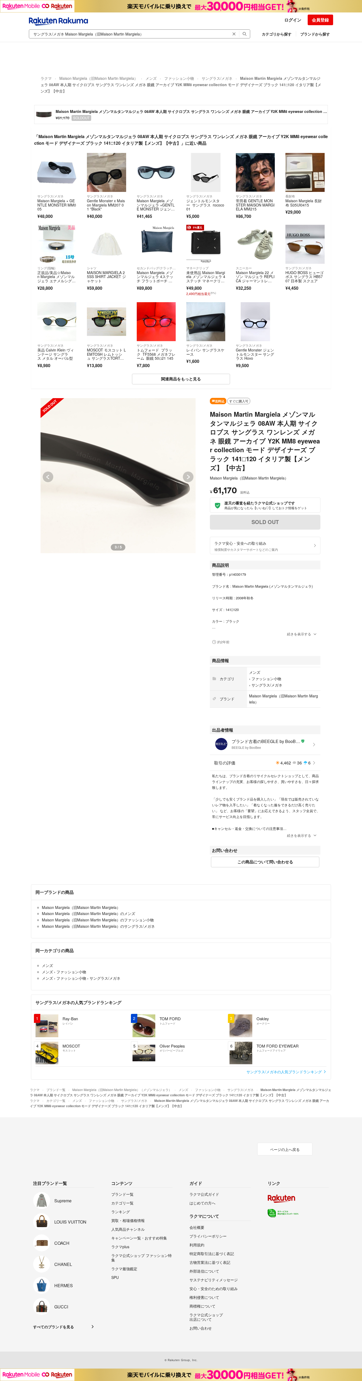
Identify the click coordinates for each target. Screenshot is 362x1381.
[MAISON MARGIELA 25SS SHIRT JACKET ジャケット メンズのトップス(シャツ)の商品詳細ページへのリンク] (106, 244)
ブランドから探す (315, 34)
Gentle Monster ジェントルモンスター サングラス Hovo (255, 354)
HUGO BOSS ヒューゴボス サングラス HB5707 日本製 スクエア (304, 276)
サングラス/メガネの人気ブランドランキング (284, 1071)
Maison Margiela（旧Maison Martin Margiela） (98, 78)
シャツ (91, 268)
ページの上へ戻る (285, 1149)
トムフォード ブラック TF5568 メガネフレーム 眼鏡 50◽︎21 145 (156, 354)
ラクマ (46, 78)
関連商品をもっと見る (181, 379)
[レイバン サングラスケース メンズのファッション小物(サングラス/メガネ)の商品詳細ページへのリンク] (205, 321)
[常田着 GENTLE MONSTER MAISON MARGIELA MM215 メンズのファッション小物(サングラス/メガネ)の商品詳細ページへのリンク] (255, 172)
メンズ (151, 78)
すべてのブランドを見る (53, 1326)
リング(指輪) (46, 268)
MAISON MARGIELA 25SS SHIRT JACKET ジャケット (106, 276)
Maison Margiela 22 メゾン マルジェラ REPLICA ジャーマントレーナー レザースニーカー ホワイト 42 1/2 (255, 281)
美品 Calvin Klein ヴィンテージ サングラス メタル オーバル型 (55, 354)
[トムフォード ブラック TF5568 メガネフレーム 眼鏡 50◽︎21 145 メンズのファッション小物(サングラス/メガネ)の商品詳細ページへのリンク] (156, 321)
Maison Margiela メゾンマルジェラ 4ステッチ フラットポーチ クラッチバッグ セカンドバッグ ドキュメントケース (156, 283)
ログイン (292, 20)
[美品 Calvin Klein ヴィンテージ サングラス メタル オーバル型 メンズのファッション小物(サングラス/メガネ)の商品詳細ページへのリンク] (56, 321)
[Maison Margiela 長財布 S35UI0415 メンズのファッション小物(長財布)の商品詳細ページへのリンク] (304, 172)
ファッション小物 (179, 78)
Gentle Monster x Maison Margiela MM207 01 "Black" (106, 205)
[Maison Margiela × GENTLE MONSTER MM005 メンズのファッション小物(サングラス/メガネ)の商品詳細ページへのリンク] (56, 172)
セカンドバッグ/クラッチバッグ (156, 268)
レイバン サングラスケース (205, 352)
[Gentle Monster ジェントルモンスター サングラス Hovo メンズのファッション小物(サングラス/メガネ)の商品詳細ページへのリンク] (255, 321)
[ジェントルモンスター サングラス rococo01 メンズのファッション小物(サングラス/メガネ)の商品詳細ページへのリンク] (205, 172)
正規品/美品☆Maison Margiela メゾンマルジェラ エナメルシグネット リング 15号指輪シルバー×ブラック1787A (56, 283)
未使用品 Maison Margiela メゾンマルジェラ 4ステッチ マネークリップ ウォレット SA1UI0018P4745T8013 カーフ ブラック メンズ (205, 283)
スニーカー (244, 268)
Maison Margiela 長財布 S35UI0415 (303, 203)
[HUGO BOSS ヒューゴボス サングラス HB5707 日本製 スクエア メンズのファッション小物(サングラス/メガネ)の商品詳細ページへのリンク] (304, 244)
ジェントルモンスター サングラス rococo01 (205, 205)
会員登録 (320, 20)
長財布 (290, 196)
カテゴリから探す (277, 34)
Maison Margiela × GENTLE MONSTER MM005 (56, 205)
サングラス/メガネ (217, 78)
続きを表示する (299, 633)
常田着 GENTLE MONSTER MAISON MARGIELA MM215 (255, 205)
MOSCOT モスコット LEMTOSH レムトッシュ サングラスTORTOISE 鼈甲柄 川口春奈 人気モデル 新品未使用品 (106, 358)
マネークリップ (197, 268)
